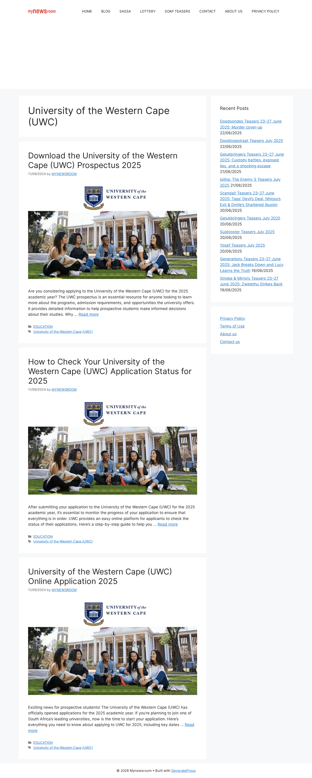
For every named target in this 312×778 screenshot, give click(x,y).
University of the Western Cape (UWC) (63, 331)
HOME (87, 11)
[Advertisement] (156, 57)
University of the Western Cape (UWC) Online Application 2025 (100, 576)
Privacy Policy (232, 318)
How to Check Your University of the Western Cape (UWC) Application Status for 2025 (110, 371)
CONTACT (207, 11)
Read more (89, 314)
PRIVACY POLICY (265, 11)
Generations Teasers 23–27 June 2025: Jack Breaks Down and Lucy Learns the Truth (251, 265)
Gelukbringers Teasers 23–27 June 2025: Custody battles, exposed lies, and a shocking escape (252, 160)
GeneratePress (183, 770)
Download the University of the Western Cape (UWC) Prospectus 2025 (102, 160)
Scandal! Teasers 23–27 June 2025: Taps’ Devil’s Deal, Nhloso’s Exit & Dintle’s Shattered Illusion (250, 199)
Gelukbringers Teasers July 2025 (250, 218)
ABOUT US (234, 11)
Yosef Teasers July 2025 (242, 245)
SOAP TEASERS (177, 11)
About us (228, 334)
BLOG (105, 11)
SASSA (125, 11)
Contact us (230, 341)
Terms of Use (232, 326)
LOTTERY (148, 11)
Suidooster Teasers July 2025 (247, 232)
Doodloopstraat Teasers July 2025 (251, 140)
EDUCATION (43, 326)
